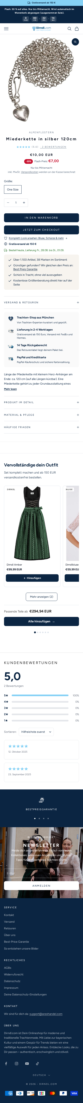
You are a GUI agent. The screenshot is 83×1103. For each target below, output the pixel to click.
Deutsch (39, 1075)
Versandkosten (29, 171)
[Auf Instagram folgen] (17, 1064)
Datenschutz (12, 981)
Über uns (10, 935)
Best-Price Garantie (16, 941)
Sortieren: (10, 732)
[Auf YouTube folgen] (27, 1064)
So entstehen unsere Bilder (21, 948)
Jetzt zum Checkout (41, 229)
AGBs (7, 968)
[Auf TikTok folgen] (37, 1064)
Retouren (10, 928)
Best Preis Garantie (25, 269)
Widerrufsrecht (13, 974)
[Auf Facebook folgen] (6, 1064)
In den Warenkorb (41, 217)
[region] (41, 804)
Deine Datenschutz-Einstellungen (25, 994)
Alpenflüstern (41, 132)
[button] (41, 147)
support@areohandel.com (45, 1014)
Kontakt (9, 915)
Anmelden (41, 885)
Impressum (11, 988)
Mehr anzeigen (41, 597)
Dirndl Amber (14, 564)
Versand (9, 921)
